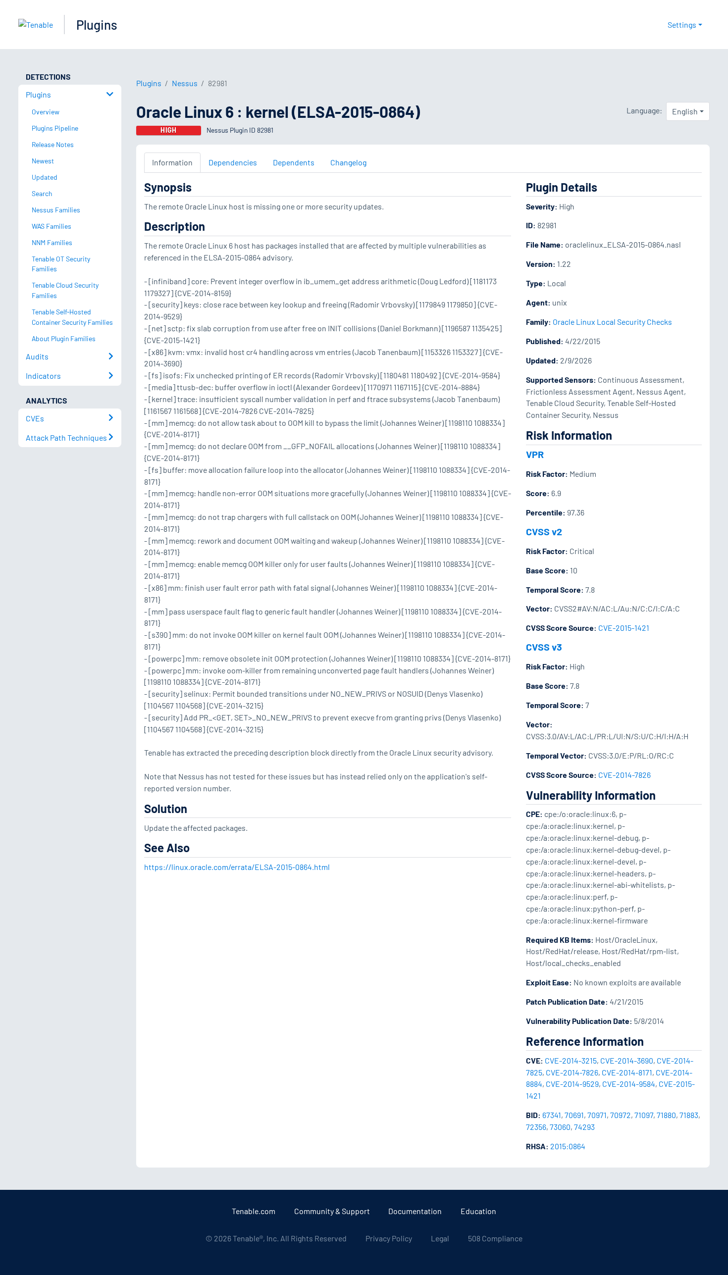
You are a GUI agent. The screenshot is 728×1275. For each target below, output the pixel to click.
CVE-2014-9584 (628, 1083)
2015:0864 (567, 1146)
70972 (620, 1115)
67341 (551, 1115)
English (685, 111)
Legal (440, 1238)
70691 (574, 1115)
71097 (643, 1115)
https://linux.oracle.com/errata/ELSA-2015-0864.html (237, 866)
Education (478, 1211)
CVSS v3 (544, 647)
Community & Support (332, 1211)
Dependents (293, 162)
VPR (535, 454)
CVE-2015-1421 (623, 627)
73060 (560, 1126)
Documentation (415, 1211)
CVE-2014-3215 (571, 1060)
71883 (688, 1115)
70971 (597, 1115)
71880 (666, 1115)
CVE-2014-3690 (626, 1060)
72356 (536, 1126)
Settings (682, 24)
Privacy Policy (388, 1238)
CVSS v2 (544, 531)
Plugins (96, 24)
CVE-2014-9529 (572, 1083)
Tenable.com (253, 1211)
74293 (584, 1126)
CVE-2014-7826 (624, 774)
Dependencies (232, 162)
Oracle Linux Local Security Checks (612, 321)
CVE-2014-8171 (627, 1072)
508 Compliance (495, 1238)
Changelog (348, 162)
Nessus (185, 83)
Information (172, 162)
